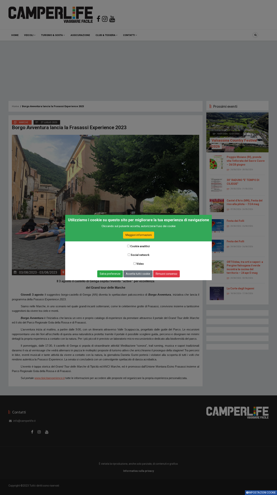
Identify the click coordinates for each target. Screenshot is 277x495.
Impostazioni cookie (262, 492)
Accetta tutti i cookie (138, 273)
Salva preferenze (110, 273)
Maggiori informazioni (138, 234)
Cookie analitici (140, 246)
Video (140, 263)
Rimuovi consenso (166, 273)
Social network (140, 254)
